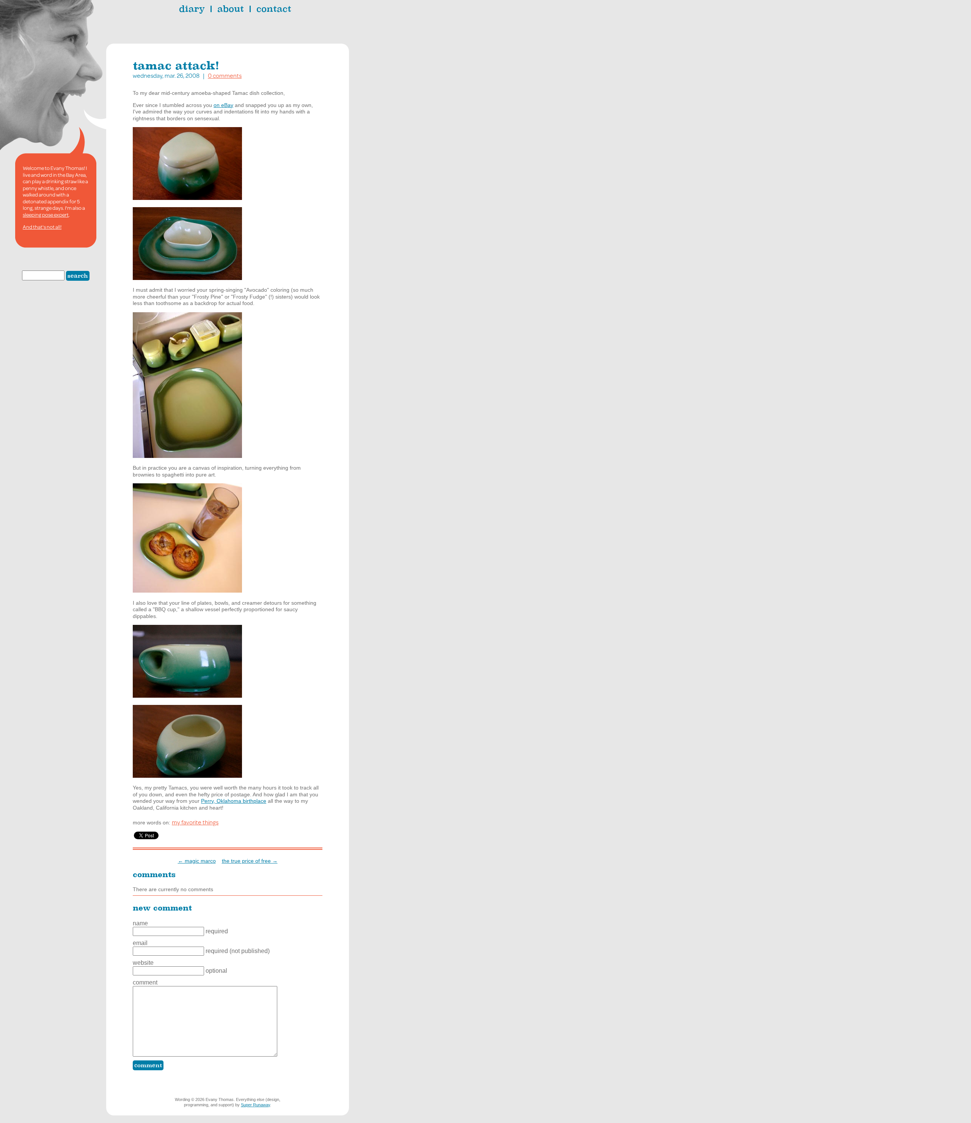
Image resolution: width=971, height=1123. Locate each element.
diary (192, 8)
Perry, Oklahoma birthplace (233, 801)
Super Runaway (255, 1105)
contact (273, 8)
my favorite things (195, 822)
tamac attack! (176, 65)
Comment (145, 982)
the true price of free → (250, 861)
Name (140, 923)
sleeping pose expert (46, 215)
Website (143, 962)
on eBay (223, 105)
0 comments (225, 75)
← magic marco (197, 861)
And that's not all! (42, 227)
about (230, 8)
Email (140, 943)
